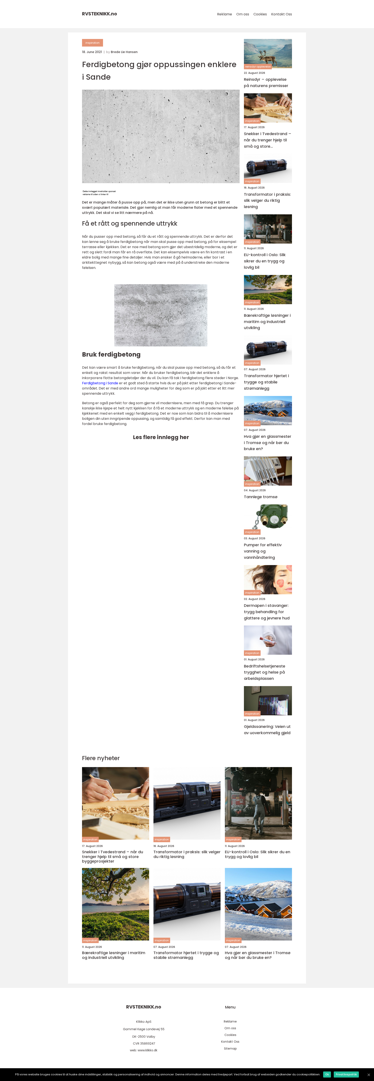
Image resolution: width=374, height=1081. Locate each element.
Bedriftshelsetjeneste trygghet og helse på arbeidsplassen (264, 672)
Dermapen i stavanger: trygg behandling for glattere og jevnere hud (267, 612)
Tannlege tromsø (260, 496)
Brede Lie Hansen (124, 51)
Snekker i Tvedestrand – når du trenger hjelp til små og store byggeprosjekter (267, 140)
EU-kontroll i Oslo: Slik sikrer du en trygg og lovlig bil (265, 261)
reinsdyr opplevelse (258, 66)
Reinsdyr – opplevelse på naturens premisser (266, 82)
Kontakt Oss (281, 14)
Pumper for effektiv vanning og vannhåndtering (263, 551)
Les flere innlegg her (161, 437)
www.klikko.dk (147, 1050)
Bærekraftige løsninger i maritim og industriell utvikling (267, 322)
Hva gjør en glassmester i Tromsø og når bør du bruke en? (267, 443)
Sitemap (230, 1048)
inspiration (92, 43)
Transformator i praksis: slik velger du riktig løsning (267, 201)
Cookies (260, 14)
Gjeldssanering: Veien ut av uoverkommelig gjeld (267, 729)
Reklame (224, 14)
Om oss (242, 14)
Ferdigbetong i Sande (100, 383)
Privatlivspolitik (346, 1074)
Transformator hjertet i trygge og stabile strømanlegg (266, 382)
